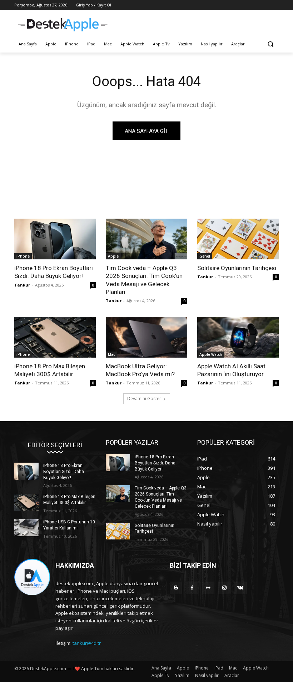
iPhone (23, 256)
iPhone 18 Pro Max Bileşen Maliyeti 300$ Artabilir (49, 370)
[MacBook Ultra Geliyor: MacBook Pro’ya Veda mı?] (146, 337)
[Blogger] (176, 588)
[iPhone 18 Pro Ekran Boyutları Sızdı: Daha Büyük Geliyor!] (55, 239)
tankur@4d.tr (87, 643)
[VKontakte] (240, 588)
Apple (113, 256)
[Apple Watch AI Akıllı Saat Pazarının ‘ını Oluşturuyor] (238, 337)
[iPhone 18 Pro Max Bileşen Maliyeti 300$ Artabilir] (55, 337)
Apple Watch (210, 354)
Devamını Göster (144, 398)
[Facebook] (192, 588)
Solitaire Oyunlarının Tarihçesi (236, 268)
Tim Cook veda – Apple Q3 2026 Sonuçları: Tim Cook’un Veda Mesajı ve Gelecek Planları (144, 279)
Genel (204, 256)
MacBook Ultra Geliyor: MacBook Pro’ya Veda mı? (140, 370)
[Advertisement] (195, 24)
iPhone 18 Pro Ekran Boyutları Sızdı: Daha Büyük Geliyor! (53, 271)
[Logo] (62, 24)
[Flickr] (208, 588)
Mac (111, 354)
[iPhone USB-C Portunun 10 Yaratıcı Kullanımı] (26, 527)
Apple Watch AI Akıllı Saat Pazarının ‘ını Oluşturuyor (231, 370)
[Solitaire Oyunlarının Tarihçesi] (238, 239)
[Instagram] (224, 588)
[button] (270, 44)
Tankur (22, 285)
